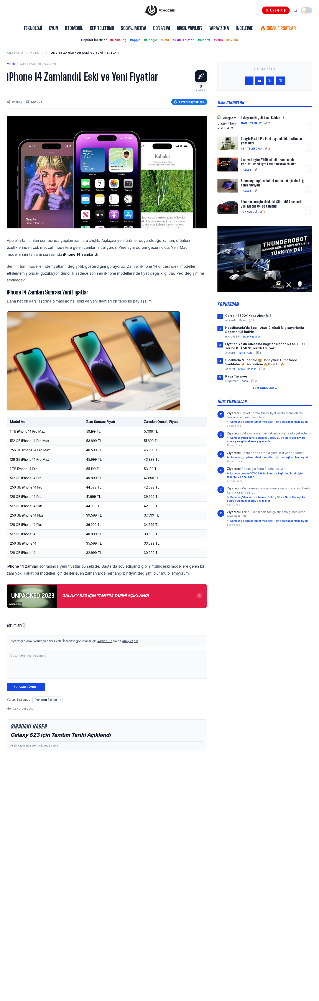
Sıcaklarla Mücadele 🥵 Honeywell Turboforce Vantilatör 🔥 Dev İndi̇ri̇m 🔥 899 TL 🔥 (261, 362)
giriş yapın (130, 641)
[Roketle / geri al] (201, 76)
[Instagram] (280, 80)
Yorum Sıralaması (19, 699)
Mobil (35, 52)
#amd (165, 40)
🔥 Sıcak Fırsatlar (278, 28)
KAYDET (36, 101)
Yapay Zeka (219, 28)
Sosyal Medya (133, 28)
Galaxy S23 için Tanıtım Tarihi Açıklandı (60, 735)
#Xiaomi (204, 40)
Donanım (161, 28)
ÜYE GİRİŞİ (278, 10)
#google (150, 40)
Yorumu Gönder (26, 686)
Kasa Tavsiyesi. (237, 376)
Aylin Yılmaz (27, 64)
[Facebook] (249, 80)
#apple (135, 40)
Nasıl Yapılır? (189, 28)
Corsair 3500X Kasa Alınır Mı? (248, 316)
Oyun (53, 28)
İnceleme (244, 28)
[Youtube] (259, 80)
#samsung (118, 40)
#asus (218, 40)
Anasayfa (15, 52)
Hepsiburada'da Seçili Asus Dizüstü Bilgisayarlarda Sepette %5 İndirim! (264, 330)
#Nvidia (232, 40)
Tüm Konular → (264, 387)
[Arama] (295, 10)
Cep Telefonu (102, 28)
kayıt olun (104, 641)
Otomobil (74, 28)
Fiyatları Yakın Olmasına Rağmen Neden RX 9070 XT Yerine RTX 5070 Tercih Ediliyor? (265, 346)
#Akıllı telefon (183, 40)
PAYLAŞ (17, 101)
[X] (270, 80)
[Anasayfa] (159, 10)
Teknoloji (32, 28)
